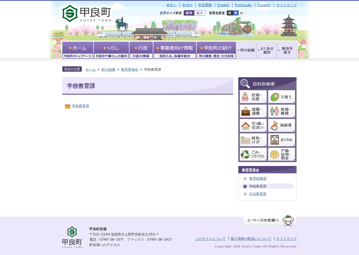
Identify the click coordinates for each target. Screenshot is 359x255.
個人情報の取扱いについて (251, 238)
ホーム (90, 69)
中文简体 (205, 5)
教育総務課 (257, 178)
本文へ (171, 5)
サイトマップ (286, 5)
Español (264, 5)
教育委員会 (129, 69)
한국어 (187, 5)
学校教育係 (80, 106)
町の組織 (108, 69)
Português (243, 5)
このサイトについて (210, 238)
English (223, 5)
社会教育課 (257, 194)
